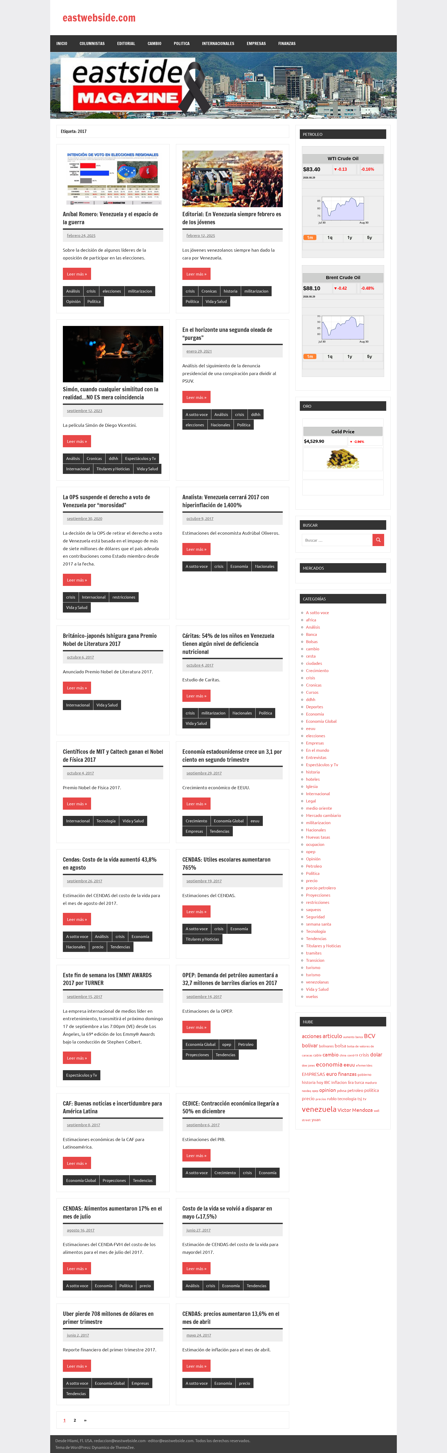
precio (97, 946)
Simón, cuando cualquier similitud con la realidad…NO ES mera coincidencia (110, 393)
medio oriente (319, 807)
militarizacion (140, 290)
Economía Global (229, 820)
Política (94, 301)
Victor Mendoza (355, 1110)
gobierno (364, 1074)
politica (371, 1090)
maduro (371, 1082)
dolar (376, 1054)
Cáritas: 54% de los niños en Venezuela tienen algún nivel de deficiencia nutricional (228, 644)
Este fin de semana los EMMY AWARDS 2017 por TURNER (107, 979)
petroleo (355, 1090)
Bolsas (312, 641)
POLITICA (182, 43)
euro (331, 1073)
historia (230, 290)
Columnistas (92, 43)
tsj (359, 1098)
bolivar (310, 1045)
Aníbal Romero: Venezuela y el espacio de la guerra (110, 218)
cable (317, 1055)
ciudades (314, 663)
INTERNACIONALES (218, 43)
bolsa (340, 1045)
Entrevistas (316, 757)
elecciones (112, 290)
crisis (91, 290)
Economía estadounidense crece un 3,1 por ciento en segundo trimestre (232, 756)
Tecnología (106, 820)
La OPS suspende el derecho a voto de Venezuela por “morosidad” (106, 501)
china (343, 1055)
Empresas (194, 831)
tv (364, 1098)
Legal (311, 800)
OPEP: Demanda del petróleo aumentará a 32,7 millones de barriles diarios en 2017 (230, 979)
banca (359, 1037)
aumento (348, 1037)
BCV (369, 1035)
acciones (312, 1036)
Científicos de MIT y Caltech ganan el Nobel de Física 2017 (113, 756)
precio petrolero (321, 887)
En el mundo (317, 749)
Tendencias (219, 831)
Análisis (73, 290)
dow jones (308, 1065)
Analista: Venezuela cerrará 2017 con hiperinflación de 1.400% (225, 501)
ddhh (113, 458)
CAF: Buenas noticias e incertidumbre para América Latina (112, 1107)
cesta (311, 655)
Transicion (315, 960)
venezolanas (317, 981)
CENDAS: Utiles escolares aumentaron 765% (226, 863)
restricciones (124, 596)
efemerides (364, 1065)
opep (226, 1044)
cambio (312, 648)
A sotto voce (197, 414)
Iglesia (312, 786)
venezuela (319, 1109)
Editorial (126, 43)
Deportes (314, 706)
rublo (332, 1098)
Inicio (61, 43)
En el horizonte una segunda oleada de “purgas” (227, 334)
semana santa (318, 923)
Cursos (312, 692)
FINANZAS (287, 43)
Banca (311, 634)
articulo (332, 1035)
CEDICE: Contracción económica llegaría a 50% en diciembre (230, 1107)
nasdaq (306, 1091)
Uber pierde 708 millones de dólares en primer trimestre (108, 1318)
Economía (239, 566)
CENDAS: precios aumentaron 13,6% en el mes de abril (230, 1318)
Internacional (78, 468)
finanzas (347, 1074)
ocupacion (315, 844)
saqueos (313, 909)
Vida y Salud (216, 301)
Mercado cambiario (323, 815)
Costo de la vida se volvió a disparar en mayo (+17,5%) (227, 1212)
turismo (313, 967)
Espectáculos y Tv (140, 458)
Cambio (154, 43)
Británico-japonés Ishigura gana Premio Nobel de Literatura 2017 (110, 640)
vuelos (312, 996)
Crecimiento (196, 820)
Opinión (73, 301)
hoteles (313, 778)
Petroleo (246, 1044)
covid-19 (352, 1055)
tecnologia (347, 1098)
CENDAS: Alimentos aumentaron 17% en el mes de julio (112, 1212)
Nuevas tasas (318, 836)
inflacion (339, 1082)
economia (329, 1064)
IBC (327, 1082)
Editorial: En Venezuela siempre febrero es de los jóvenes (231, 218)
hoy (320, 1082)
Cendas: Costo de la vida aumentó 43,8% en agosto (110, 863)
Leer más (75, 273)
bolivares (326, 1046)
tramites (314, 952)
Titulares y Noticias (113, 468)
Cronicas (209, 290)
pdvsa (341, 1090)
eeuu (255, 820)
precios (321, 1099)
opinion (327, 1090)
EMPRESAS (256, 43)
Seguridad (315, 916)
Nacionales (220, 424)
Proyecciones (197, 1054)
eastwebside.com (99, 17)
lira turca (356, 1082)
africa (311, 619)
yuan (316, 1119)
